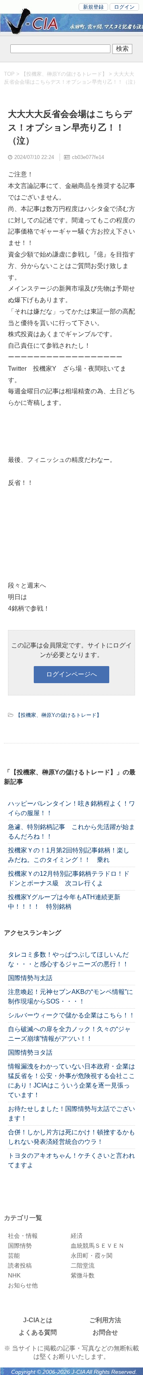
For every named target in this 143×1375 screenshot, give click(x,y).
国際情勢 (20, 1245)
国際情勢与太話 (30, 978)
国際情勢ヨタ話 (30, 1052)
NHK (14, 1275)
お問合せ (105, 1332)
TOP (9, 74)
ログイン (124, 7)
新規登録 (93, 7)
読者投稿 (20, 1265)
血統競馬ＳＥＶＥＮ (97, 1245)
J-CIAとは (37, 1320)
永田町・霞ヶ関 (91, 1255)
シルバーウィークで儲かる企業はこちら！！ (71, 1015)
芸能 (14, 1255)
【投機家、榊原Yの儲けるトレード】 (64, 74)
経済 (77, 1235)
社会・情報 (23, 1235)
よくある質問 (38, 1332)
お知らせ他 (23, 1285)
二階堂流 (83, 1265)
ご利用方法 (105, 1320)
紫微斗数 (83, 1275)
